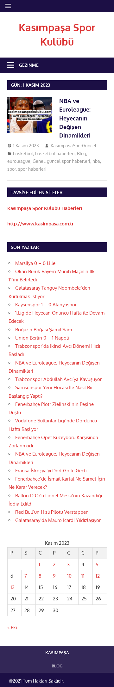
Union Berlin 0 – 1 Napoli (42, 338)
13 (12, 587)
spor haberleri (32, 169)
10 (69, 576)
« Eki (12, 627)
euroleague (18, 161)
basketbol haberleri (55, 153)
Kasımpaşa (57, 652)
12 (98, 576)
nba (96, 161)
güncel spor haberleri (68, 161)
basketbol (23, 153)
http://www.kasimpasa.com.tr (40, 224)
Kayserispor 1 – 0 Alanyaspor (46, 305)
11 (83, 576)
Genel (39, 161)
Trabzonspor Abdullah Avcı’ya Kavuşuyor (58, 379)
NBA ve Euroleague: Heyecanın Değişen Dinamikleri (75, 118)
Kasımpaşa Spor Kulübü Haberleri (44, 208)
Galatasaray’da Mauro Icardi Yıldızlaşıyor (58, 520)
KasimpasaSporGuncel (73, 145)
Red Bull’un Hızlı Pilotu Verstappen (52, 512)
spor (11, 169)
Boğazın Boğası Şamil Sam (43, 330)
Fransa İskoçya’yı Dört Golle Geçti (51, 471)
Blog (81, 153)
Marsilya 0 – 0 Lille (35, 263)
